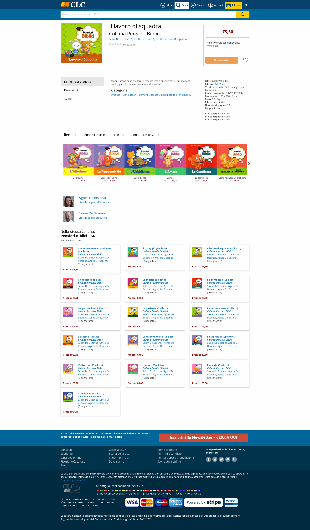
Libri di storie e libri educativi (176, 94)
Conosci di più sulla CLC (73, 480)
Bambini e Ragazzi (149, 94)
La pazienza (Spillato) (155, 310)
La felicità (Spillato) (155, 281)
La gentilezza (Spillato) (220, 281)
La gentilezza (201, 177)
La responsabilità (109, 177)
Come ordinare (167, 450)
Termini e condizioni (170, 453)
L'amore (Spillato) (155, 366)
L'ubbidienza (140, 177)
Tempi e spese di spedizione (175, 457)
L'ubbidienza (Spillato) (91, 395)
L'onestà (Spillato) (219, 366)
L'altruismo (78, 177)
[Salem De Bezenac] (68, 216)
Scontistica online (169, 461)
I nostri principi (119, 457)
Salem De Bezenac (119, 38)
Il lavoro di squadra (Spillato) (224, 250)
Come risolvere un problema (232, 177)
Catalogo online (71, 457)
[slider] (115, 44)
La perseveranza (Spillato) (222, 310)
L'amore (171, 177)
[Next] (249, 163)
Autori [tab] (68, 99)
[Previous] (61, 163)
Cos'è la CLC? (117, 450)
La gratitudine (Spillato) (92, 310)
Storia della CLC (119, 453)
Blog (63, 465)
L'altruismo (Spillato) (90, 366)
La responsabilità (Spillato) (158, 338)
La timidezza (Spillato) (220, 338)
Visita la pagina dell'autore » (94, 202)
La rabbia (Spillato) (90, 338)
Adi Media (220, 84)
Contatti (66, 450)
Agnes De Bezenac (141, 38)
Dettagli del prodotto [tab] (77, 81)
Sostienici (67, 453)
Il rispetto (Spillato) (90, 281)
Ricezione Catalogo (73, 461)
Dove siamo (116, 461)
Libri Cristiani (129, 94)
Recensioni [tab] (71, 90)
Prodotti (115, 94)
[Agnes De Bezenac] (68, 200)
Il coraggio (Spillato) (155, 250)
